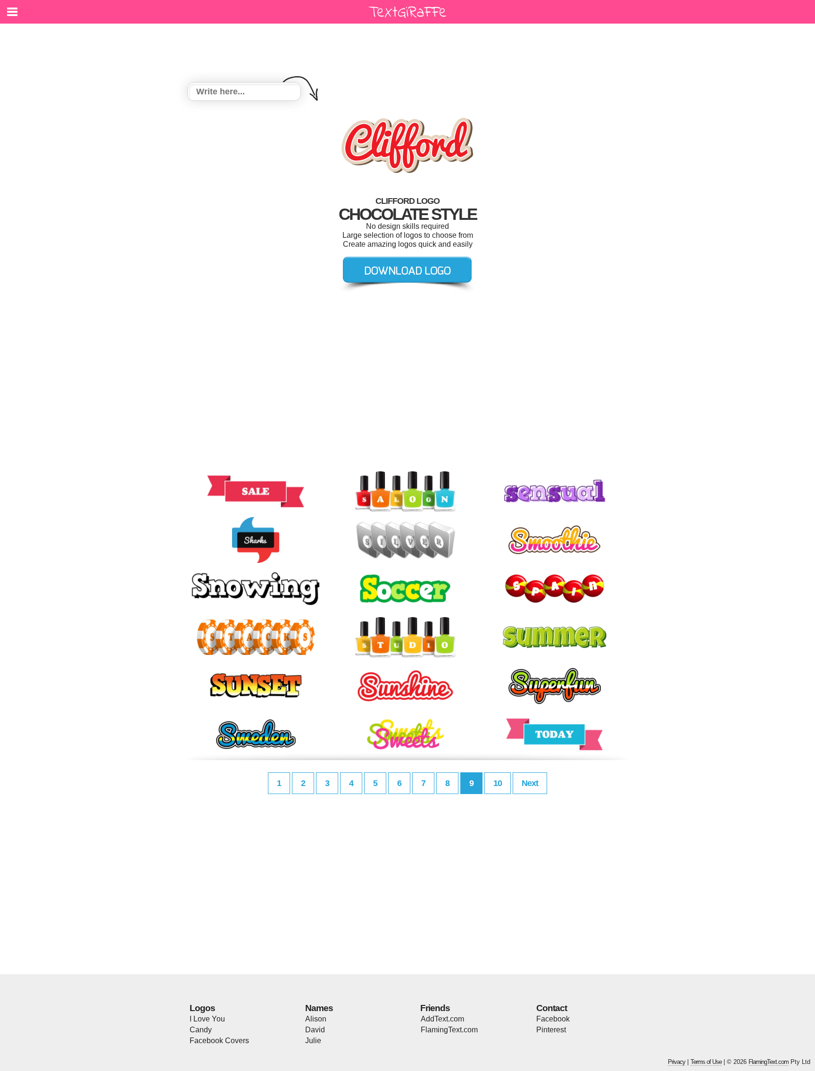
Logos (202, 1008)
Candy (201, 1030)
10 (497, 783)
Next (530, 783)
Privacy (676, 1061)
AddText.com (442, 1019)
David (315, 1030)
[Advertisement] (410, 47)
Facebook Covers (219, 1041)
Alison (315, 1019)
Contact (551, 1008)
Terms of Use (706, 1061)
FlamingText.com (449, 1030)
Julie (313, 1041)
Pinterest (551, 1030)
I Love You (207, 1019)
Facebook (553, 1019)
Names (319, 1008)
